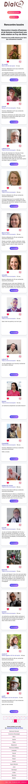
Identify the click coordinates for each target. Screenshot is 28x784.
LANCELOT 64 (6, 148)
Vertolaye (14, 769)
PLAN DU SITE (16, 782)
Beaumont (14, 745)
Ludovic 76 (5, 359)
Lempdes (14, 750)
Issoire (14, 739)
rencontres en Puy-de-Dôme (15, 728)
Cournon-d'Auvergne (14, 734)
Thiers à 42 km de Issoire (9, 150)
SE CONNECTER (14, 17)
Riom (14, 736)
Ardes (14, 772)
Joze (14, 767)
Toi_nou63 (5, 64)
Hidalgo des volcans (7, 485)
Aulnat (14, 761)
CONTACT (24, 782)
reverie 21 (4, 654)
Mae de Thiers (5, 233)
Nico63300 (5, 317)
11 (18, 721)
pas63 (3, 696)
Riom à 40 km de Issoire (8, 66)
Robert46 (4, 569)
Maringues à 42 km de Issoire (10, 697)
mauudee (4, 190)
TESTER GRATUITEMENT (14, 12)
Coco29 (4, 527)
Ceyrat (14, 753)
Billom (14, 756)
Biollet (14, 778)
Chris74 (4, 106)
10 (15, 721)
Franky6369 (5, 443)
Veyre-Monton (14, 764)
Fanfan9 (4, 612)
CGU (10, 782)
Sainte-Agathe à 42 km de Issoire (11, 655)
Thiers (14, 742)
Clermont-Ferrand (14, 731)
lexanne (4, 401)
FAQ (6, 782)
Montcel (14, 775)
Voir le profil (14, 80)
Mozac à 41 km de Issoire (9, 108)
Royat (14, 758)
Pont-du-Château (14, 747)
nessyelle (4, 275)
